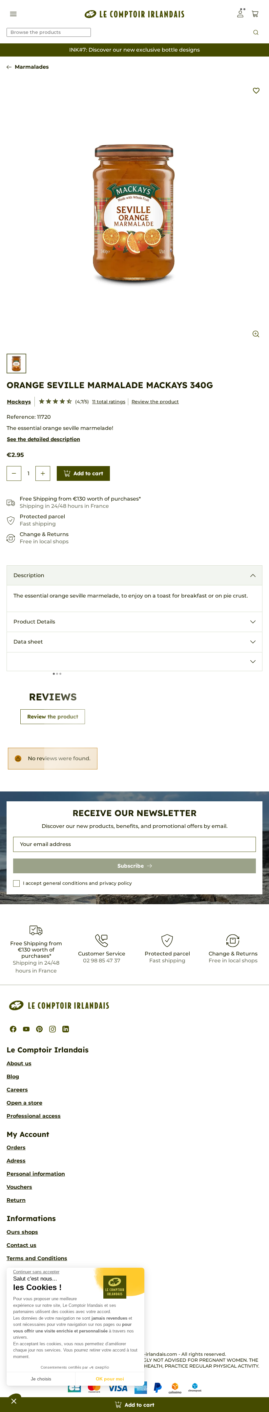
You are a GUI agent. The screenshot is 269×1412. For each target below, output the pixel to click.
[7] (59, 402)
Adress (16, 1161)
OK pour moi (110, 1378)
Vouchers (19, 1187)
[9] (66, 402)
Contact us (21, 1245)
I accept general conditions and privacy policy (77, 883)
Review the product (155, 402)
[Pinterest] (39, 1029)
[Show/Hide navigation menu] (13, 14)
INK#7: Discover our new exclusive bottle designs (134, 50)
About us (19, 1063)
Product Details (34, 622)
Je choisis (41, 1378)
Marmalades (32, 67)
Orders (16, 1147)
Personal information (36, 1174)
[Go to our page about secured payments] (135, 1388)
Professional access (34, 1116)
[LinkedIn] (65, 1029)
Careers (17, 1090)
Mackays (19, 401)
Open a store (24, 1103)
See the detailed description (43, 439)
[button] (14, 1401)
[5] (52, 402)
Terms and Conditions (37, 1258)
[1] (38, 402)
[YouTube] (26, 1029)
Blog (13, 1076)
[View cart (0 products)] (255, 14)
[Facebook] (13, 1029)
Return (16, 1200)
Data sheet (28, 642)
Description (28, 575)
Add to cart (88, 473)
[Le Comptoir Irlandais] (134, 14)
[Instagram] (52, 1029)
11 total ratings (108, 402)
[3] (45, 402)
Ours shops (22, 1232)
